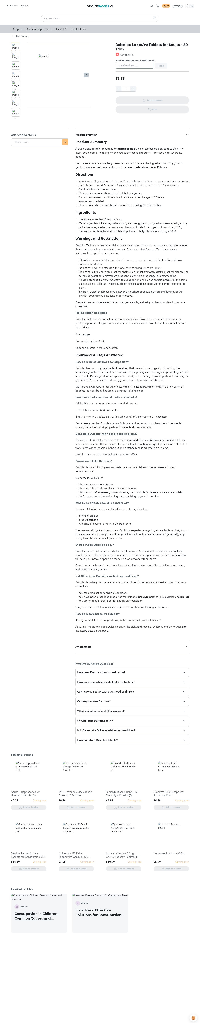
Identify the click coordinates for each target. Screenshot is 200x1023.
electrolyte (141, 597)
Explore (24, 6)
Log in (166, 6)
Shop (16, 29)
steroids (183, 597)
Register (177, 6)
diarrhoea (92, 520)
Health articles (78, 29)
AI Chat (13, 6)
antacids (134, 440)
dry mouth (171, 534)
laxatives (180, 555)
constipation (125, 149)
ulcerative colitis (172, 492)
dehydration (106, 484)
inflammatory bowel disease (111, 492)
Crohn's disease (148, 492)
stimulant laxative (116, 368)
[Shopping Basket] (157, 6)
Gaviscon (155, 440)
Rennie (169, 440)
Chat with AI (61, 29)
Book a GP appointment (38, 29)
